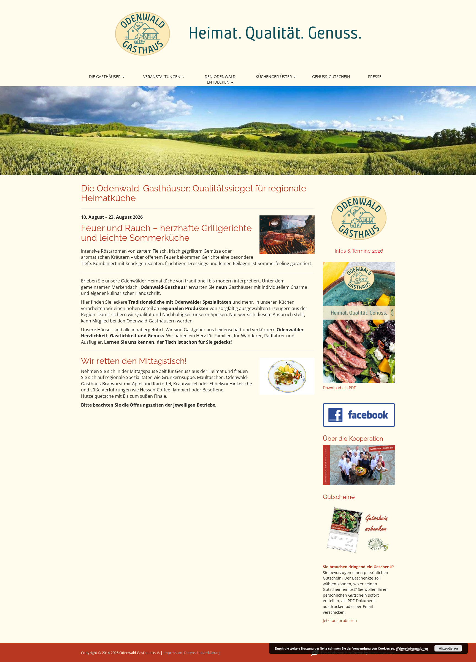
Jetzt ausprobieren (340, 620)
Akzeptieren (448, 648)
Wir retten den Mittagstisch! (134, 361)
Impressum (172, 652)
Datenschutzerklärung (202, 652)
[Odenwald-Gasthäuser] (238, 33)
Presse (375, 76)
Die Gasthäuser (105, 76)
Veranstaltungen (162, 76)
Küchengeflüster (274, 76)
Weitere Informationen (412, 648)
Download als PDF (339, 387)
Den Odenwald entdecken (220, 79)
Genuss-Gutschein (331, 76)
